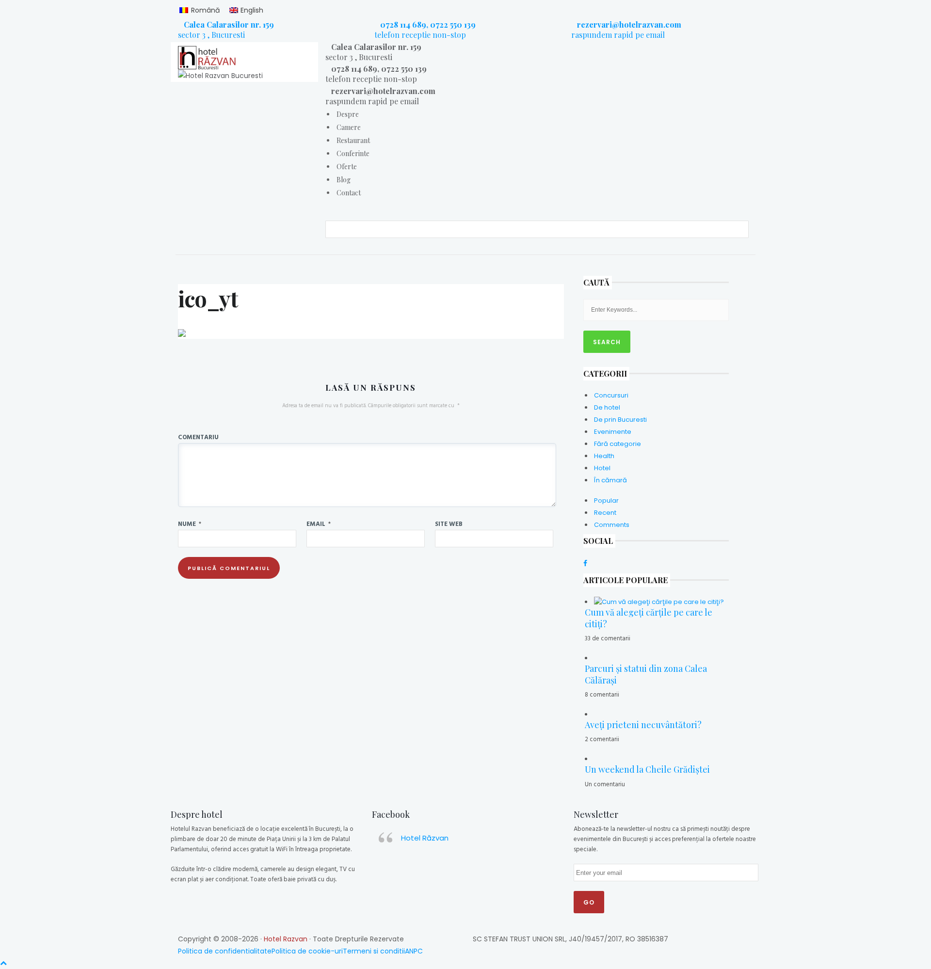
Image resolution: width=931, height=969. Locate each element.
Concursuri (611, 395)
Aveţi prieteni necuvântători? (643, 725)
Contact (349, 192)
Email (318, 523)
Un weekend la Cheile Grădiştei (647, 769)
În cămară (610, 480)
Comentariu (198, 437)
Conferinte (353, 153)
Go (588, 902)
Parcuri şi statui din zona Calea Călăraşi (646, 674)
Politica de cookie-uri (307, 951)
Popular (606, 500)
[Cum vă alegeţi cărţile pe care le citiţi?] (659, 601)
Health (604, 456)
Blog (344, 179)
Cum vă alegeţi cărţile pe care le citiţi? (648, 617)
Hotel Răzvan (425, 838)
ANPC (414, 951)
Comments (611, 524)
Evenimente (612, 431)
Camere (349, 127)
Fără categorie (617, 443)
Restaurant (353, 140)
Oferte (347, 166)
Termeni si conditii (374, 951)
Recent (605, 512)
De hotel (607, 407)
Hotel (602, 468)
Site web (449, 523)
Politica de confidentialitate (225, 951)
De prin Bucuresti (620, 419)
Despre (348, 114)
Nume (189, 523)
